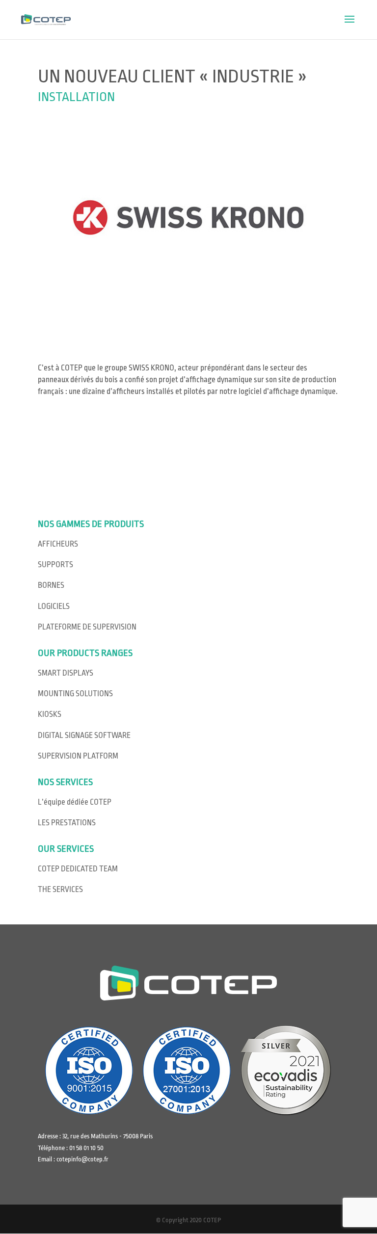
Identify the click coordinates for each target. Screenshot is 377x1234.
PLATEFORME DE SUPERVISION (87, 627)
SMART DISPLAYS (65, 673)
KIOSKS (49, 714)
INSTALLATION (76, 96)
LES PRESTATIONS (67, 822)
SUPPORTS (55, 564)
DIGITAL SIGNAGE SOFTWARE (84, 735)
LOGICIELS (54, 606)
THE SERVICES (60, 889)
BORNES (51, 585)
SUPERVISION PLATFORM (78, 756)
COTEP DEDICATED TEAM (78, 869)
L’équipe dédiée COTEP (74, 802)
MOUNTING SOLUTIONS (75, 693)
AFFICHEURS (58, 544)
